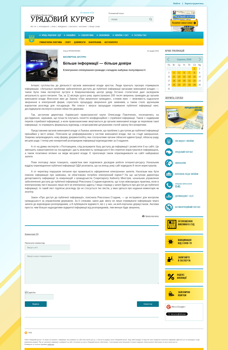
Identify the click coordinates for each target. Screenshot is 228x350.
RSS (30, 333)
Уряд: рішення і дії (51, 35)
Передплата (62, 26)
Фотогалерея (111, 42)
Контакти (73, 26)
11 (174, 77)
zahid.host (50, 344)
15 (194, 77)
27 (184, 85)
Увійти (176, 3)
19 (179, 81)
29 (194, 85)
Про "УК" (33, 26)
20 (184, 81)
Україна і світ (122, 35)
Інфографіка (95, 42)
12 (179, 77)
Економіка (104, 35)
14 (189, 77)
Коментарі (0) (32, 234)
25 (174, 85)
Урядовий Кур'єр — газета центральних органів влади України (62, 15)
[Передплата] (184, 128)
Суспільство (140, 35)
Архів (53, 26)
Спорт (68, 42)
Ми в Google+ (178, 306)
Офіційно (70, 35)
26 (179, 85)
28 (189, 85)
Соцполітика (87, 35)
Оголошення (44, 26)
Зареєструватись (194, 3)
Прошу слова (94, 26)
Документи (79, 42)
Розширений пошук (116, 13)
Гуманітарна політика (50, 42)
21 (189, 81)
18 (174, 81)
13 (184, 77)
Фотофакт (83, 26)
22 (194, 81)
